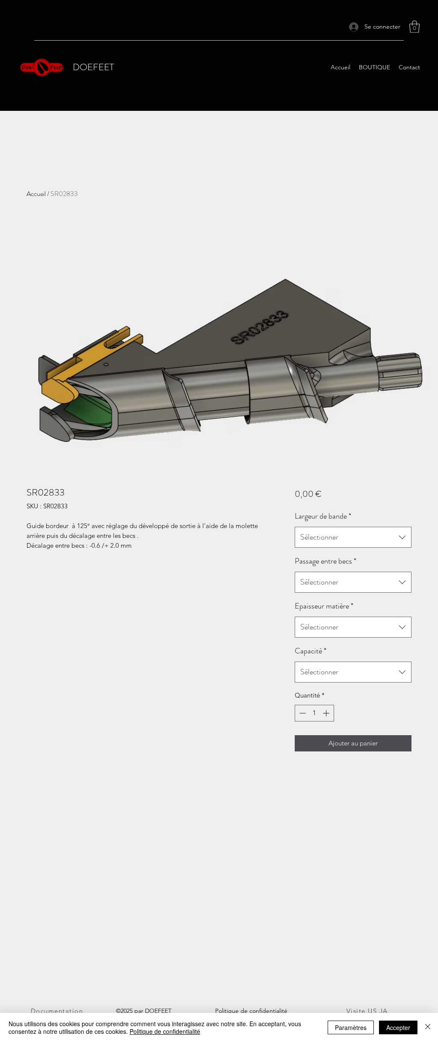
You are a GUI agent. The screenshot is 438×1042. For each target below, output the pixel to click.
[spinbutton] (314, 713)
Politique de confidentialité (165, 1031)
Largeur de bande (323, 516)
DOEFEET (93, 67)
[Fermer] (428, 1027)
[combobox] (353, 537)
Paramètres (351, 1027)
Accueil (36, 194)
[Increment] (327, 713)
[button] (414, 27)
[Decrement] (302, 713)
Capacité (310, 650)
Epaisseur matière (324, 606)
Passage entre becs (325, 561)
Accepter (398, 1027)
